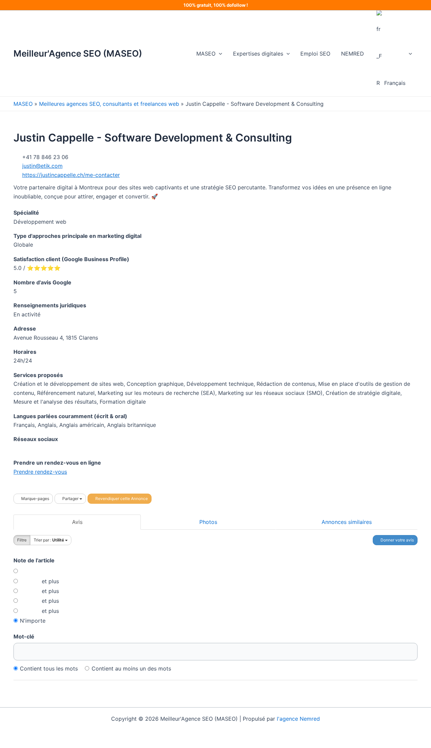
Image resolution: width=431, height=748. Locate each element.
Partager (70, 498)
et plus (49, 581)
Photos (208, 522)
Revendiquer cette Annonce (121, 498)
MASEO (206, 53)
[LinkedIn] (15, 448)
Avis (77, 522)
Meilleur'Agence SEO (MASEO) (77, 53)
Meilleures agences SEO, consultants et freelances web (109, 103)
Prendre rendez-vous (40, 471)
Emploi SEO (315, 53)
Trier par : (49, 539)
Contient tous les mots (49, 668)
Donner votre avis (396, 539)
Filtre (22, 539)
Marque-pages (34, 498)
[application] (219, 53)
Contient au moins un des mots (131, 668)
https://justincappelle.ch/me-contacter (71, 175)
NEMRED (352, 53)
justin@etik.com (42, 165)
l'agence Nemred (298, 718)
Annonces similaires (347, 522)
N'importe (32, 620)
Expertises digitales (258, 53)
